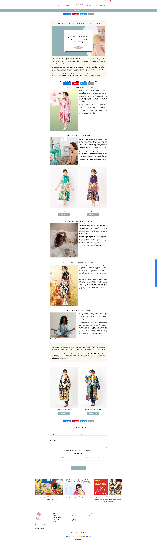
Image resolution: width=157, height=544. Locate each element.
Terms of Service (92, 457)
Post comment (78, 453)
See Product (64, 214)
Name (52, 434)
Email (81, 434)
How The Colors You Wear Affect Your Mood (78, 498)
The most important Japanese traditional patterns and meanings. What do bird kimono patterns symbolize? (108, 499)
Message (53, 440)
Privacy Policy (84, 457)
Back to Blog (79, 467)
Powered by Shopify (78, 539)
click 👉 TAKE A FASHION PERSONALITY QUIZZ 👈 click (156, 273)
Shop (68, 5)
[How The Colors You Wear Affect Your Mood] (78, 487)
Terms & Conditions (57, 517)
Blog (89, 5)
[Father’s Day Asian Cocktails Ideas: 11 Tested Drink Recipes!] (49, 487)
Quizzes (103, 5)
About (57, 5)
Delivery (54, 513)
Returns (54, 515)
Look (62, 5)
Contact (96, 5)
